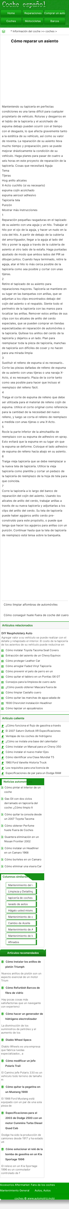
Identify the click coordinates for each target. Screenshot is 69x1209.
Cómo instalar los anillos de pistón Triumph (23, 964)
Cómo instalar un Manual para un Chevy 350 (33, 746)
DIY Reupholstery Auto (16, 633)
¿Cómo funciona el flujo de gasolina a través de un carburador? (33, 726)
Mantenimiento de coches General (29, 916)
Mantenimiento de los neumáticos (29, 935)
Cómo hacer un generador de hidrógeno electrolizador (24, 1016)
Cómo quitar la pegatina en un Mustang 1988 (22, 1089)
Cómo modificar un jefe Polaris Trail (20, 1063)
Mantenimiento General (14, 1190)
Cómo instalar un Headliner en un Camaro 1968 (21, 850)
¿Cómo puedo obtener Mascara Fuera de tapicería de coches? (31, 687)
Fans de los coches (43, 1184)
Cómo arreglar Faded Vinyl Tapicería (28, 666)
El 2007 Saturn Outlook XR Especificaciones (33, 730)
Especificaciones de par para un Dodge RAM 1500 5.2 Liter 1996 (33, 773)
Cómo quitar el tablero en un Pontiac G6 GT (33, 676)
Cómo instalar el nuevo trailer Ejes (27, 752)
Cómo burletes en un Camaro (23, 859)
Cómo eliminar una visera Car (23, 866)
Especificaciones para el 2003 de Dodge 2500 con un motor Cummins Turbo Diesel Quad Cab (23, 1120)
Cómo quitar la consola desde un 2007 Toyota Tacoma (23, 816)
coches (49, 31)
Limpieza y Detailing (20, 891)
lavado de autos (18, 904)
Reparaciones (33, 13)
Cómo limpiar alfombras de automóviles (31, 604)
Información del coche (27, 31)
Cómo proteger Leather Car (23, 660)
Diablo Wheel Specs (18, 1039)
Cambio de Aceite (19, 923)
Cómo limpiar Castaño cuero (23, 692)
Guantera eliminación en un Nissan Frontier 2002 (21, 839)
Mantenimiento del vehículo (25, 885)
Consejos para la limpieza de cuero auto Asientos (30, 682)
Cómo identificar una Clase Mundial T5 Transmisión (29, 757)
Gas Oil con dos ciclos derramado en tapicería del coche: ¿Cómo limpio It (21, 803)
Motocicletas (33, 21)
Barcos (54, 21)
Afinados (13, 942)
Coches (11, 21)
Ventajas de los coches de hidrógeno (29, 736)
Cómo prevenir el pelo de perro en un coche (29, 672)
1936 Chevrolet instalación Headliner (29, 703)
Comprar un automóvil (54, 13)
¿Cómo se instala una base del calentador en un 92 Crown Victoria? (31, 742)
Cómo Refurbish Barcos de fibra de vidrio (22, 990)
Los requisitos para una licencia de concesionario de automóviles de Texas (30, 768)
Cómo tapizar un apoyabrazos (24, 708)
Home (11, 13)
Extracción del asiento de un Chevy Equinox (33, 655)
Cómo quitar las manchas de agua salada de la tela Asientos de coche (32, 698)
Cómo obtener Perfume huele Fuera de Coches (19, 828)
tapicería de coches (20, 897)
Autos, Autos (43, 1190)
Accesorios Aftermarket (15, 1184)
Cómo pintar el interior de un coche (22, 790)
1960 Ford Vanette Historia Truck (26, 762)
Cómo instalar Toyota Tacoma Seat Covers (32, 650)
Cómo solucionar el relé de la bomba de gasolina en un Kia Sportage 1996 (24, 1154)
